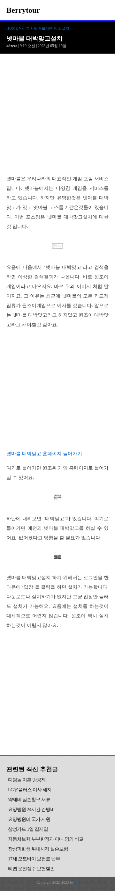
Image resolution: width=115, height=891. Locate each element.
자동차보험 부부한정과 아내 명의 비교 (45, 839)
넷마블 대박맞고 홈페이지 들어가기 (44, 453)
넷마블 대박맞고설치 (51, 28)
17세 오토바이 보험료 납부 (34, 858)
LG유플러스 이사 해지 (29, 789)
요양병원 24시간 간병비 (31, 809)
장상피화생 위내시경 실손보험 (38, 848)
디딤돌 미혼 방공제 (27, 779)
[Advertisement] (57, 114)
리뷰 (26, 28)
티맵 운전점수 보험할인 (31, 868)
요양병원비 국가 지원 (29, 819)
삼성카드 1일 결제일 (28, 829)
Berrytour (23, 10)
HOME (12, 28)
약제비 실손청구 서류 (29, 799)
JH (77, 882)
